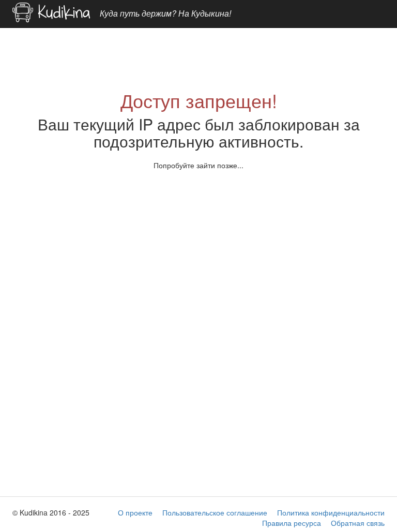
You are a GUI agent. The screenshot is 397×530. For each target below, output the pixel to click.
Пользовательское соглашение (214, 512)
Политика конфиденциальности (331, 512)
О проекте (135, 512)
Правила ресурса (291, 523)
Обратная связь (358, 523)
